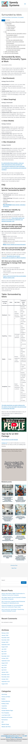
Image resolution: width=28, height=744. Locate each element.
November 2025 (5, 640)
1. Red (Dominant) (10, 25)
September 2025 (6, 644)
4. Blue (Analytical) (10, 30)
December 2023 (5, 674)
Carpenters (4, 706)
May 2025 (4, 651)
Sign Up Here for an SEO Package (10, 439)
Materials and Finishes (7, 717)
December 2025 (5, 637)
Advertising (4, 694)
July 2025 (4, 649)
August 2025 (5, 646)
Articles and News (6, 17)
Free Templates (5, 712)
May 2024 (4, 667)
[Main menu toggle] (25, 3)
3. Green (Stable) (10, 28)
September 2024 (6, 660)
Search (3, 580)
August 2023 (5, 683)
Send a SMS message (16, 737)
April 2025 (4, 653)
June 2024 (4, 665)
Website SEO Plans (6, 726)
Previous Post (14, 565)
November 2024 (5, 656)
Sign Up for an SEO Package (11, 53)
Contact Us (4, 442)
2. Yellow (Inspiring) (11, 27)
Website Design (5, 724)
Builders (3, 699)
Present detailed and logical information (14, 244)
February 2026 (5, 633)
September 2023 (6, 681)
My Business (14, 17)
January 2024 (5, 672)
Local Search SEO (6, 715)
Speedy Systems (14, 4)
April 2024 (4, 670)
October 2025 (5, 642)
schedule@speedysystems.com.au (10, 736)
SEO (3, 722)
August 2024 (5, 663)
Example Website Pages (7, 710)
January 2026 (5, 635)
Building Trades (5, 703)
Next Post (14, 568)
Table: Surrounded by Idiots (11, 51)
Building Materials (6, 701)
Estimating (4, 708)
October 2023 (5, 679)
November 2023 (5, 676)
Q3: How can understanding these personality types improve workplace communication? (15, 41)
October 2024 (5, 658)
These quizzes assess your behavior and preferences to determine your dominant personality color (13, 219)
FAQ (6, 31)
